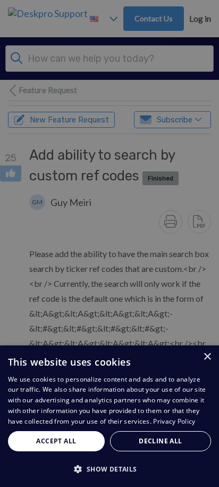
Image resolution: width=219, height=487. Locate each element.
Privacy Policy (174, 421)
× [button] (207, 357)
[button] (109, 469)
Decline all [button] (160, 440)
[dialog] (109, 416)
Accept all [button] (56, 440)
